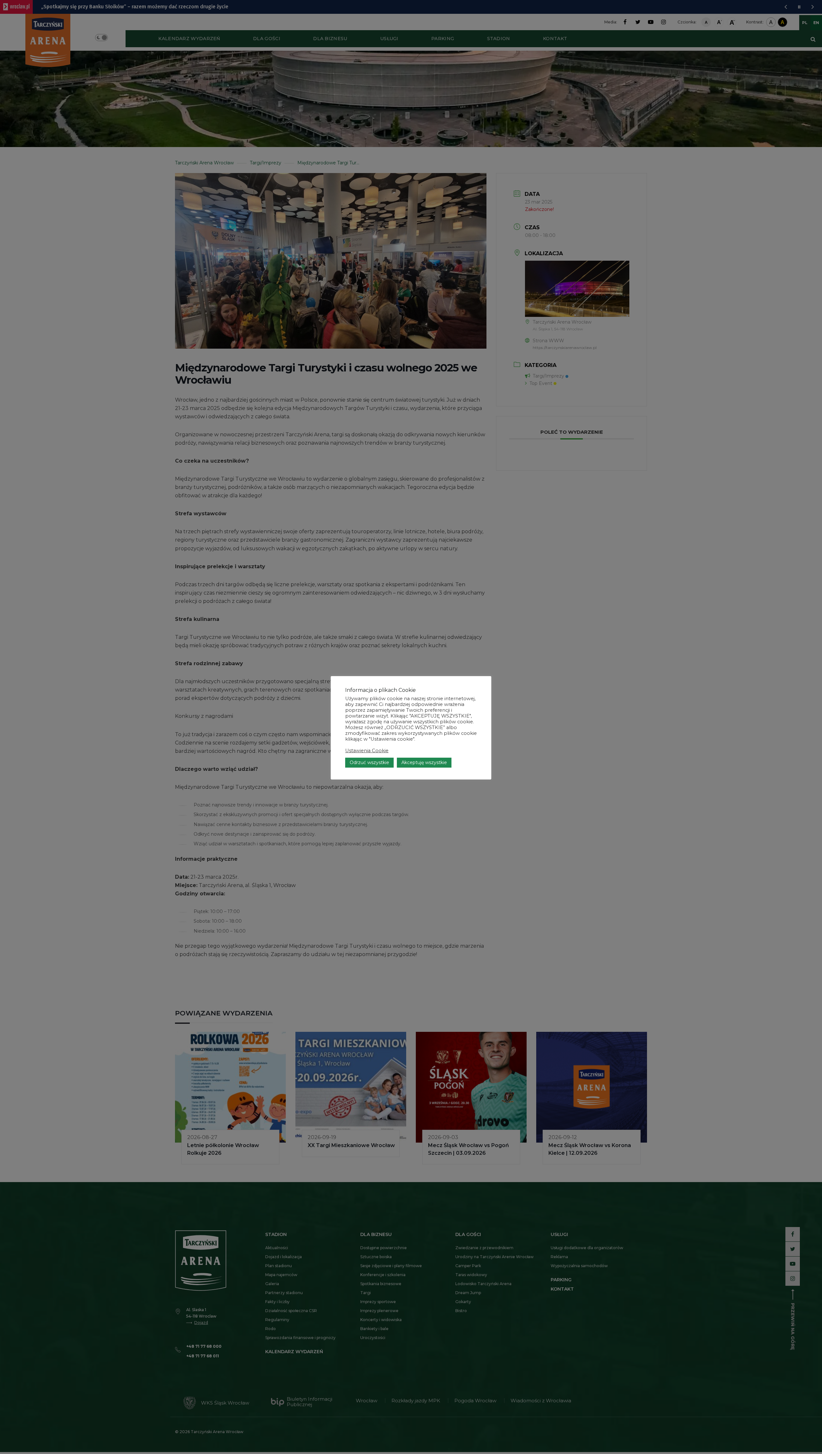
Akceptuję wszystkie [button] (424, 762)
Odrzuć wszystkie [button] (369, 762)
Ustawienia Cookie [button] (367, 750)
